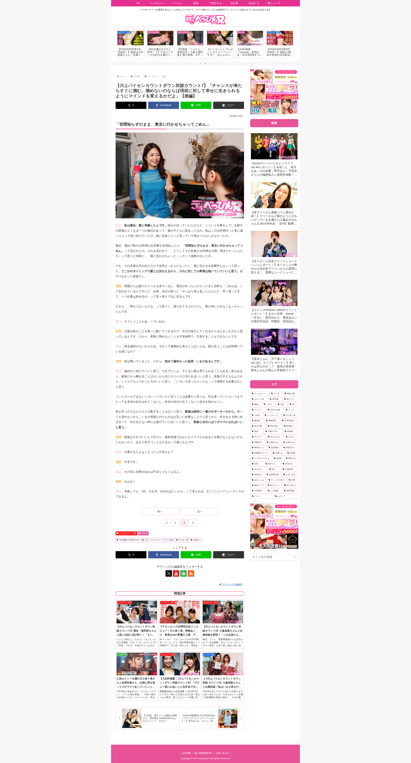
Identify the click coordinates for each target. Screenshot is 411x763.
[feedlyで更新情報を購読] (183, 573)
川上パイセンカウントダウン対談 (158, 540)
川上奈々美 (183, 540)
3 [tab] (210, 63)
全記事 (145, 533)
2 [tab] (205, 63)
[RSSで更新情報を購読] (191, 573)
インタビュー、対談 (127, 533)
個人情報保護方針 (203, 753)
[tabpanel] (130, 44)
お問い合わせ (222, 753)
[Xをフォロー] (169, 573)
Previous (113, 44)
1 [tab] (200, 63)
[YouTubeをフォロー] (176, 573)
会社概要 (186, 753)
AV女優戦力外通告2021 (129, 540)
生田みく (197, 540)
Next (297, 44)
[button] (228, 105)
